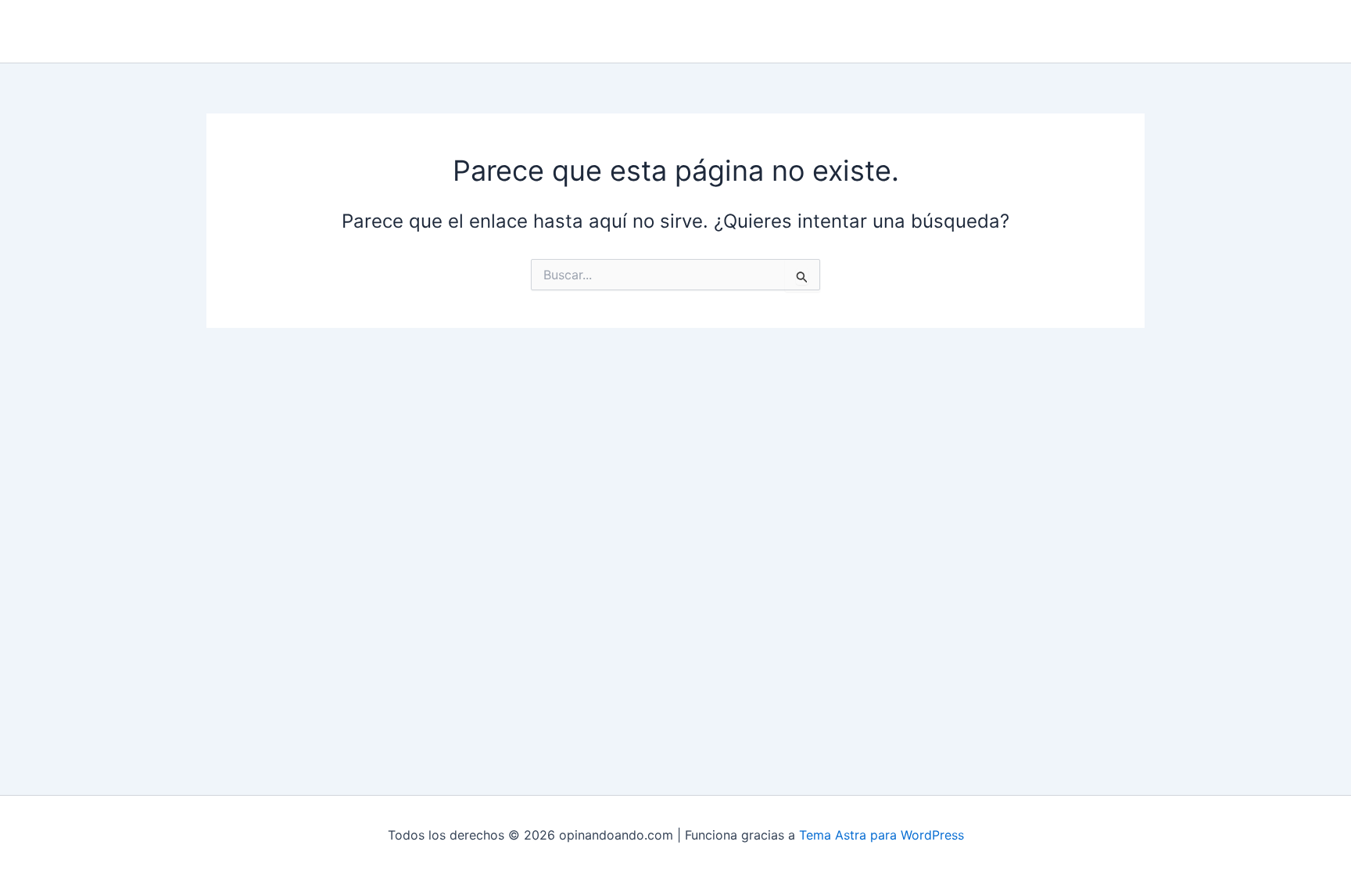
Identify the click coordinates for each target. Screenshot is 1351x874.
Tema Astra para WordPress (881, 835)
